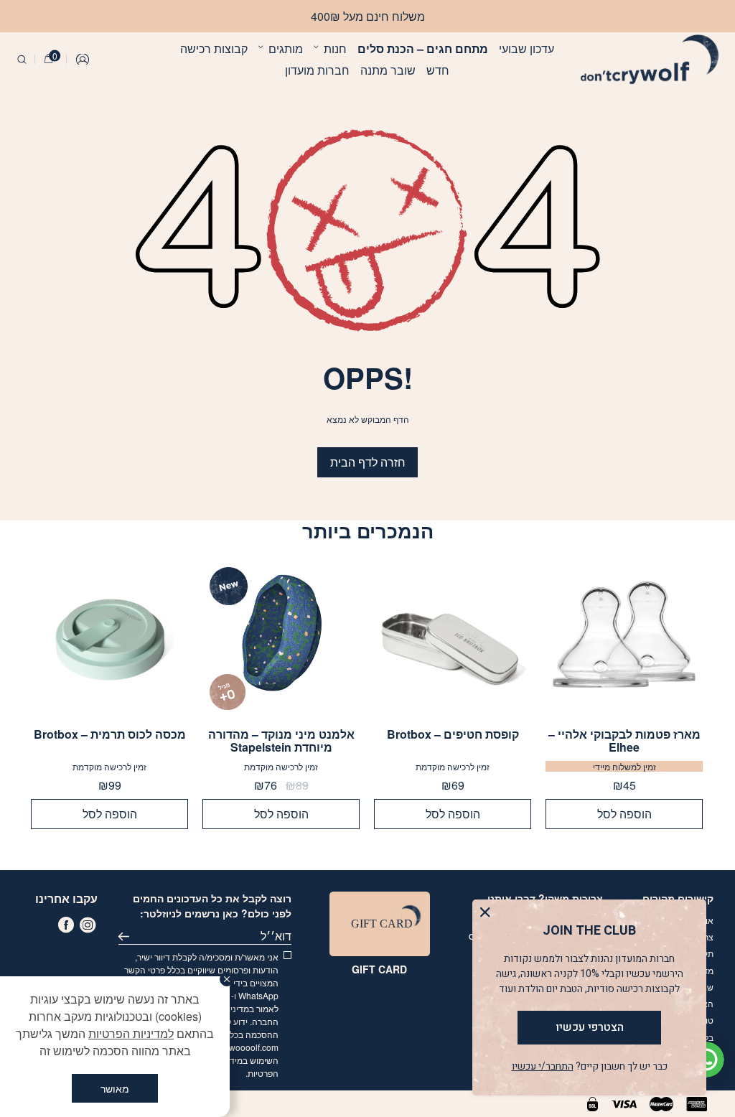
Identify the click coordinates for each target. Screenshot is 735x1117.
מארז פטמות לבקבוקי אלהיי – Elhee (624, 741)
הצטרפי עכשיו (590, 1027)
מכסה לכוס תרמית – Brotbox (110, 735)
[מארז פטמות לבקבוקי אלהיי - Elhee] (624, 638)
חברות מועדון (317, 70)
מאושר (114, 1088)
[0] (48, 60)
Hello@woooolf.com (239, 1047)
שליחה (127, 936)
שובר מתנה (388, 70)
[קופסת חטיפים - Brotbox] (452, 638)
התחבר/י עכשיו (543, 1066)
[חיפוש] (22, 60)
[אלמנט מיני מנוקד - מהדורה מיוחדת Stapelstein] (281, 638)
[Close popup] (488, 915)
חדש (437, 70)
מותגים (285, 48)
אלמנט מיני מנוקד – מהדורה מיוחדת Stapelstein (281, 741)
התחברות (83, 59)
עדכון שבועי (526, 48)
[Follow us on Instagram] (87, 925)
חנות (335, 48)
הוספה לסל (624, 813)
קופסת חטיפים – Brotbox (453, 735)
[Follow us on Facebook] (66, 925)
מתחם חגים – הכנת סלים (422, 48)
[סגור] (227, 979)
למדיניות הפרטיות (131, 1033)
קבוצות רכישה (214, 48)
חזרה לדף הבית (368, 462)
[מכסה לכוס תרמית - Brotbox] (109, 638)
